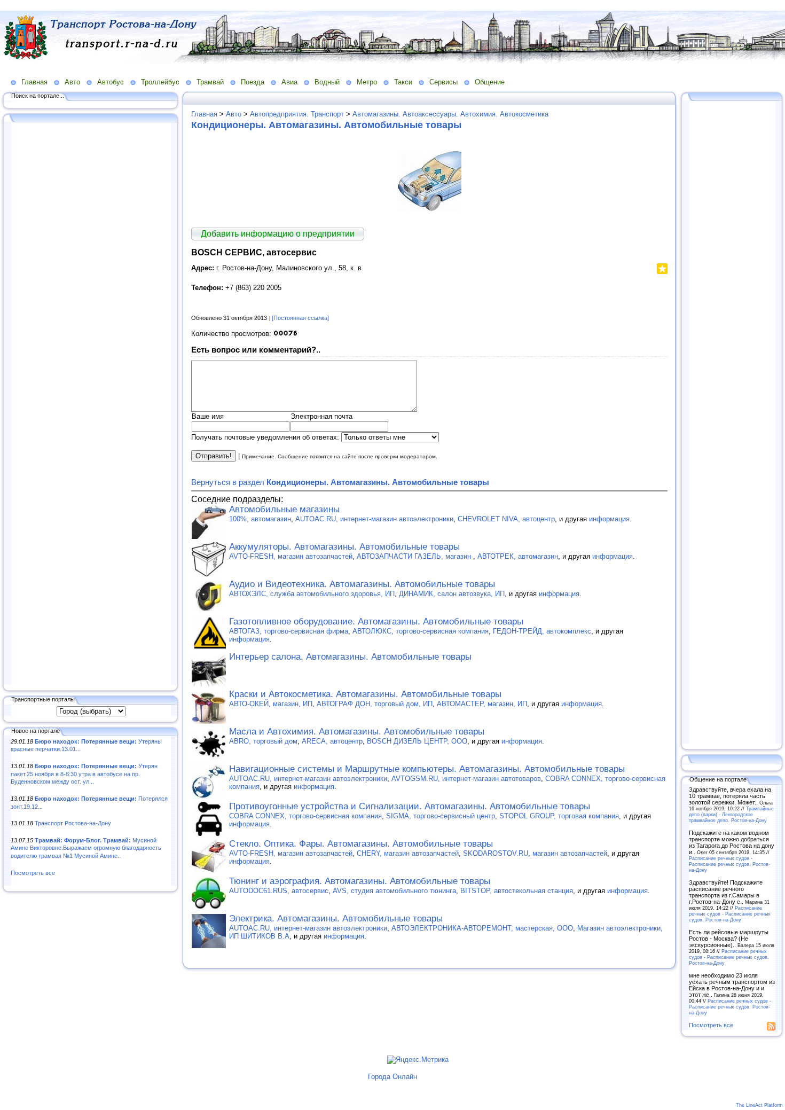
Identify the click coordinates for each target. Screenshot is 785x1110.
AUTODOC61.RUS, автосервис (278, 891)
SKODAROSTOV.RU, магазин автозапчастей (535, 853)
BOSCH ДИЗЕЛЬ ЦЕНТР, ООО (417, 741)
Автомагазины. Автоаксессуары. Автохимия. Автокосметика (450, 114)
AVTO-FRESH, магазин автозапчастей (290, 556)
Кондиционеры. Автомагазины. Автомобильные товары (326, 125)
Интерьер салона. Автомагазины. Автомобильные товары (350, 657)
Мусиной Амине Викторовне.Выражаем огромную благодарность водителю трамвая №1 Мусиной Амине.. (86, 848)
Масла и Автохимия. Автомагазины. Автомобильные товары (356, 731)
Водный (327, 82)
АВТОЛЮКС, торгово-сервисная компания (420, 631)
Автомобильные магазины (284, 509)
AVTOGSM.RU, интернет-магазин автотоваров (466, 779)
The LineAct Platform (759, 1105)
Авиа (289, 82)
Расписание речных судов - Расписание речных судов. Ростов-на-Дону (729, 864)
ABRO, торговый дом (263, 741)
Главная (34, 82)
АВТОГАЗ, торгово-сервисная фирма (288, 631)
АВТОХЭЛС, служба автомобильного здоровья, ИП (312, 594)
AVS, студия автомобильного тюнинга (394, 891)
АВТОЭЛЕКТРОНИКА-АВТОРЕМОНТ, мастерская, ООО (482, 928)
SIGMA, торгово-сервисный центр (440, 816)
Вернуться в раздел (340, 482)
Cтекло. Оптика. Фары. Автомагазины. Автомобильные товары (361, 844)
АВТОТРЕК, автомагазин (517, 556)
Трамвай (210, 82)
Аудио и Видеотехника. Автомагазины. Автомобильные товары (362, 584)
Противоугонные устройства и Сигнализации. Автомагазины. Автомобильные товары (409, 806)
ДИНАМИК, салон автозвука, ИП (452, 594)
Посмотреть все (33, 873)
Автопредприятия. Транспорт (297, 114)
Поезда (252, 82)
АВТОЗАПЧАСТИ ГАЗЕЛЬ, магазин (415, 556)
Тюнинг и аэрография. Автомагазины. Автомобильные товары (359, 881)
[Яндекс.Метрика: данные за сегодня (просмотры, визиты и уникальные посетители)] (418, 1060)
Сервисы (443, 82)
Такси (403, 82)
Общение (490, 82)
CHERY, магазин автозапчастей (408, 853)
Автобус (110, 82)
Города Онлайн (392, 1077)
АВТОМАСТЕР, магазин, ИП (482, 704)
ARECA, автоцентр (332, 741)
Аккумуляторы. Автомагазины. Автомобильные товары (344, 547)
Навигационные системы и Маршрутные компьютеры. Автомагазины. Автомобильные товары (427, 769)
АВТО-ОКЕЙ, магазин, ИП (270, 704)
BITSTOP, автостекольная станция (516, 891)
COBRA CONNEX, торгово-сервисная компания (305, 816)
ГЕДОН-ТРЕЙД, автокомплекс (542, 631)
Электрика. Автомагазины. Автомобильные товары (336, 918)
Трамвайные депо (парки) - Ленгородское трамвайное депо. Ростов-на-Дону (731, 814)
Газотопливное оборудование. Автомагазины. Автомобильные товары (376, 621)
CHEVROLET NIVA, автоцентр (506, 519)
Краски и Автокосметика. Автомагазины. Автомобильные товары (365, 694)
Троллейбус (160, 82)
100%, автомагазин (260, 519)
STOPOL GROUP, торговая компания (559, 816)
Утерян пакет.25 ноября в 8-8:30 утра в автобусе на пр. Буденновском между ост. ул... (84, 774)
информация (609, 519)
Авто (72, 82)
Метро (367, 82)
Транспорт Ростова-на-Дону (73, 823)
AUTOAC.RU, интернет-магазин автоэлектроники (374, 519)
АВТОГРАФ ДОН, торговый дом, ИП (375, 704)
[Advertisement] (91, 404)
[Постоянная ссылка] (300, 318)
